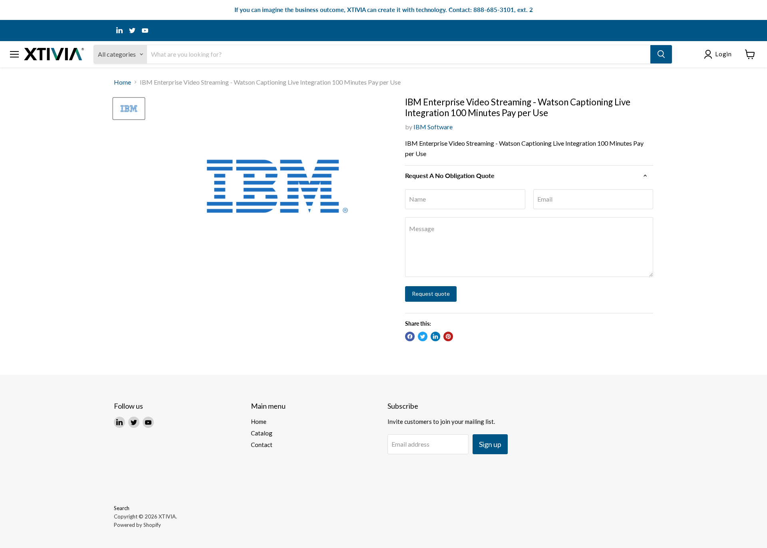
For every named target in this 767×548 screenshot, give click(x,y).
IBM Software (433, 127)
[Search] (661, 54)
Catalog (261, 433)
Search (121, 508)
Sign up (490, 444)
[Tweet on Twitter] (422, 336)
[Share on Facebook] (410, 336)
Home (122, 82)
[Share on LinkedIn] (435, 336)
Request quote (431, 293)
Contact (261, 444)
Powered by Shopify (137, 525)
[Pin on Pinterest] (448, 336)
